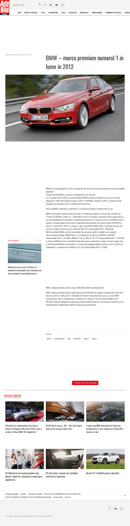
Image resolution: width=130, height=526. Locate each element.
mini (69, 339)
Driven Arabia (97, 12)
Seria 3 (86, 339)
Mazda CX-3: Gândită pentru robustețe (102, 473)
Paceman (77, 339)
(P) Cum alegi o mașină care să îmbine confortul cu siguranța (62, 474)
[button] (40, 4)
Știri (19, 12)
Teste (43, 12)
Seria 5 (94, 339)
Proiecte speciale (31, 12)
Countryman (59, 339)
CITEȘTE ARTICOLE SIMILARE (85, 383)
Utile (63, 12)
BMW (49, 339)
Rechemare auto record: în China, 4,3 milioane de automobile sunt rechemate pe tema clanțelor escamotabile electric (24, 270)
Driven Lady (84, 12)
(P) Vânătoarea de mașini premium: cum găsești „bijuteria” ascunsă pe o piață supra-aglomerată (24, 476)
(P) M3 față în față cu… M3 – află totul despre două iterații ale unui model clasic (64, 427)
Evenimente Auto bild (113, 12)
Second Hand (53, 12)
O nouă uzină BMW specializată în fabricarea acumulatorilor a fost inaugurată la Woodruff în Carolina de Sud (104, 429)
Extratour (73, 12)
